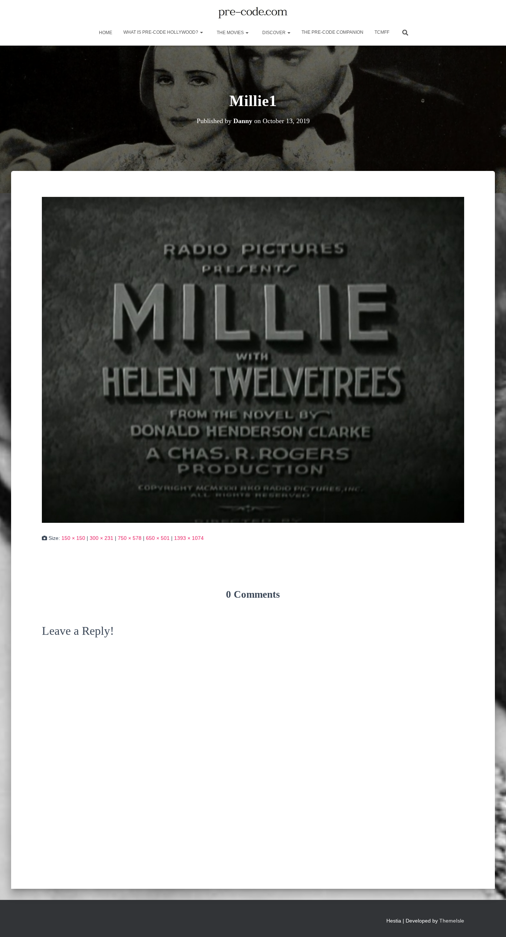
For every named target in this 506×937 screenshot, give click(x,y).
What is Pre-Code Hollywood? (161, 32)
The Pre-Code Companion (332, 32)
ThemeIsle (451, 921)
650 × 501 (158, 538)
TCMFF (381, 32)
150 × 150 (73, 538)
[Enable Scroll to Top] (491, 922)
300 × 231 (101, 538)
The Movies (230, 32)
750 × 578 (130, 538)
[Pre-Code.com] (252, 13)
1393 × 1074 (189, 538)
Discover (274, 32)
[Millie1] (253, 359)
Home (105, 32)
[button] (201, 32)
